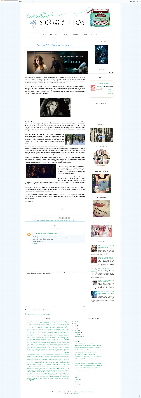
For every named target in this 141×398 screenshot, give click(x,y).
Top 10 (58, 375)
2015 (31, 321)
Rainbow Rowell (34, 368)
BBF (68, 324)
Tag (49, 374)
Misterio (36, 361)
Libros (61, 220)
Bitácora (40, 327)
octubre (77, 334)
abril (76, 377)
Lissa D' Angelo (31, 354)
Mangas (55, 358)
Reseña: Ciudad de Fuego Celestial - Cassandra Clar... (89, 347)
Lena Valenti (51, 353)
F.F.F (57, 339)
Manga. (51, 358)
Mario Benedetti (31, 359)
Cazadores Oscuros (32, 331)
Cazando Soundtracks (43, 331)
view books (110, 93)
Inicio (45, 34)
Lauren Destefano (64, 350)
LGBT (56, 353)
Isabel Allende (58, 344)
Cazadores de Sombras (63, 329)
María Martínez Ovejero (63, 357)
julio (76, 341)
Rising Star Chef (35, 370)
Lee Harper (45, 353)
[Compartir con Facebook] (66, 218)
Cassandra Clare (43, 329)
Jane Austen (43, 345)
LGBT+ (59, 353)
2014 (28, 321)
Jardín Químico (50, 345)
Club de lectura (42, 332)
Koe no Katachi (60, 349)
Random (66, 220)
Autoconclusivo (53, 324)
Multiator (45, 361)
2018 (39, 321)
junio (76, 372)
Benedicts (61, 326)
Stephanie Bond (31, 373)
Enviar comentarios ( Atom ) (40, 310)
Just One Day (66, 347)
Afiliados (94, 34)
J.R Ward (64, 344)
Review (71, 220)
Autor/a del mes (63, 324)
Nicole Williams (39, 362)
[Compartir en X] (64, 218)
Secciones (76, 34)
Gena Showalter (58, 341)
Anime (38, 324)
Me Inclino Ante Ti (39, 359)
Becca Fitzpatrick (47, 326)
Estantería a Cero (45, 339)
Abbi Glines (44, 321)
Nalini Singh (60, 361)
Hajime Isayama (34, 342)
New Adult (66, 361)
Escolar (39, 339)
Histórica (64, 342)
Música (50, 361)
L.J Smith (29, 350)
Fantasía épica (31, 341)
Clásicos (29, 332)
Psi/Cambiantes (62, 366)
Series (74, 220)
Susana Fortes (66, 373)
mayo (76, 375)
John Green (33, 347)
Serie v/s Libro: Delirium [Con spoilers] (85, 354)
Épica (31, 339)
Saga (47, 370)
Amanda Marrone (35, 322)
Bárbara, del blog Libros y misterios (84, 391)
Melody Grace (66, 359)
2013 (75, 386)
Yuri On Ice (37, 379)
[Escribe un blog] (62, 218)
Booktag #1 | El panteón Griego (83, 349)
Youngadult (31, 380)
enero (76, 384)
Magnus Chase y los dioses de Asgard (36, 357)
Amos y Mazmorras (44, 322)
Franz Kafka (43, 341)
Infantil (38, 344)
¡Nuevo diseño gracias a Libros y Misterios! (106, 281)
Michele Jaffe (30, 361)
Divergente (66, 335)
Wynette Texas (42, 378)
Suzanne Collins (36, 374)
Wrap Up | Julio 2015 (103, 268)
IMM (35, 344)
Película (56, 364)
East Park (47, 337)
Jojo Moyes (38, 347)
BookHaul (49, 327)
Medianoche (47, 359)
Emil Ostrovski (63, 337)
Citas (68, 331)
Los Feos (37, 354)
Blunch (44, 327)
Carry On (36, 329)
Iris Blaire (52, 344)
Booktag (54, 327)
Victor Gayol (43, 376)
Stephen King (46, 373)
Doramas (39, 337)
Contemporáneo (63, 332)
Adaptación (43, 220)
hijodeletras (36, 233)
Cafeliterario (60, 327)
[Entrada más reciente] (26, 307)
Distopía (48, 220)
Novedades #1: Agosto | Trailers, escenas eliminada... (88, 345)
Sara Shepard (55, 370)
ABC (48, 321)
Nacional (54, 361)
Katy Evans (45, 349)
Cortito (40, 334)
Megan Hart (59, 359)
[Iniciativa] (101, 166)
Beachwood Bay (30, 326)
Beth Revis (35, 327)
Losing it (38, 356)
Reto (61, 368)
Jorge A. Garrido (45, 347)
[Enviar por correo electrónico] (60, 218)
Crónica (47, 334)
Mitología (41, 361)
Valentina (98, 86)
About (85, 34)
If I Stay (32, 344)
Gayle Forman (50, 341)
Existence (53, 339)
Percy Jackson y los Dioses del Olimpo (37, 366)
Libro (62, 353)
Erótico (35, 339)
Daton (64, 334)
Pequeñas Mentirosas (64, 364)
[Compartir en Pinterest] (69, 218)
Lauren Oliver (38, 353)
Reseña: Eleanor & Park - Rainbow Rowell (85, 352)
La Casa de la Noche (37, 350)
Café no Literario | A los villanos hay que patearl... (87, 358)
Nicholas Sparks (31, 362)
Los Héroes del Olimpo (44, 354)
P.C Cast (36, 364)
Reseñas (53, 34)
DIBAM (52, 335)
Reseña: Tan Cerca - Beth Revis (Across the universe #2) (106, 293)
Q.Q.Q (28, 368)
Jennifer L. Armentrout (60, 345)
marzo (77, 379)
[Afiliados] (101, 141)
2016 (33, 321)
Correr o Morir (35, 334)
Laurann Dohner (56, 350)
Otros (33, 364)
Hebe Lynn (41, 342)
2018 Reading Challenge (101, 83)
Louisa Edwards (45, 356)
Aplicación (42, 324)
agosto (77, 339)
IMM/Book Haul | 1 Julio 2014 (82, 370)
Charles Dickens (53, 331)
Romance (42, 370)
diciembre (78, 332)
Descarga (47, 335)
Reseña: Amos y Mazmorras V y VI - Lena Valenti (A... (88, 356)
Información (43, 344)
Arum (46, 324)
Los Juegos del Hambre (54, 354)
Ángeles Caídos (33, 324)
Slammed (67, 371)
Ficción (37, 341)
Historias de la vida (57, 342)
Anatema (60, 322)
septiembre (78, 336)
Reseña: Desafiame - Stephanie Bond (84, 343)
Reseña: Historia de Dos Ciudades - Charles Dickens (106, 258)
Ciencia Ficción (62, 331)
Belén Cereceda (55, 326)
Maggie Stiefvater (64, 356)
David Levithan (35, 335)
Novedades (64, 34)
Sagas (50, 370)
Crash (43, 334)
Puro (68, 366)
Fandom (61, 339)
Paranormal (42, 364)
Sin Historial (62, 371)
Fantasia (66, 339)
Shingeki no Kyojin (49, 371)
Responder (34, 243)
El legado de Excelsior (54, 337)
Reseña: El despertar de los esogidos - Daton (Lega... (88, 363)
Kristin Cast (66, 349)
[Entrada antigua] (84, 307)
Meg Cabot (53, 359)
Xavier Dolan (49, 378)
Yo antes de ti (57, 378)
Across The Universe (58, 321)
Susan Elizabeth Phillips (56, 373)
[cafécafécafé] (101, 217)
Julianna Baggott (58, 347)
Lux (51, 356)
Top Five (62, 375)
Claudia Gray (34, 332)
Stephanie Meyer (39, 373)
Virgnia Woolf (49, 376)
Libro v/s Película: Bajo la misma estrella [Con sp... (88, 367)
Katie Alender (39, 349)
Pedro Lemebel (50, 364)
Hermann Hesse (48, 342)
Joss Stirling (51, 347)
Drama (53, 220)
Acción (51, 321)
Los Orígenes (32, 356)
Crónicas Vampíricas (54, 334)
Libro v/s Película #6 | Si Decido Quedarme (106, 246)
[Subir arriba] (140, 397)
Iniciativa (48, 344)
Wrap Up (35, 378)
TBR (51, 375)
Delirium (42, 335)
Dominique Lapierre (32, 337)
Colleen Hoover (50, 332)
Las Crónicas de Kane (47, 350)
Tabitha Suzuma (44, 374)
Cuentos (61, 334)
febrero (77, 381)
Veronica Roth (36, 376)
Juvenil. (34, 349)
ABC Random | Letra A (80, 361)
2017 (36, 321)
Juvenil (57, 220)
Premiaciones (55, 366)
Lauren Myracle (31, 353)
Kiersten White (52, 349)
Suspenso (30, 375)
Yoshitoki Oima (65, 378)
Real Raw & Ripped (47, 368)
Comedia (56, 332)
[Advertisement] (55, 290)
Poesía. (50, 366)
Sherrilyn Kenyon (40, 371)
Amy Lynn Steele (54, 322)
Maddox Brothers (56, 356)
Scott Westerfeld (62, 370)
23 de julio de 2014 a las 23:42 (49, 233)
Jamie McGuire (35, 345)
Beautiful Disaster (38, 326)
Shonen (56, 371)
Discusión (56, 335)
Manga (47, 358)
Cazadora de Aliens (52, 329)
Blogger (76, 393)
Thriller (55, 375)
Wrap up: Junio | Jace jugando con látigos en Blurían (88, 365)
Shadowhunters (31, 371)
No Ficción (46, 362)
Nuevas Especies (59, 362)
